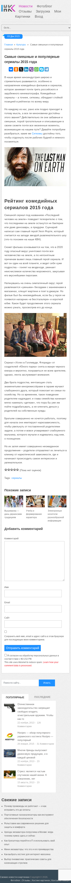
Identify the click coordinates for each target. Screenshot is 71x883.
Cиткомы (37, 133)
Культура (21, 44)
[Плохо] (8, 469)
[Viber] (31, 69)
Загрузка (43, 11)
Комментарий (11, 538)
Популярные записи (15, 698)
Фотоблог (44, 6)
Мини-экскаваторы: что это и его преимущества (29, 849)
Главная (8, 44)
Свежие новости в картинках (14, 877)
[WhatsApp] (36, 69)
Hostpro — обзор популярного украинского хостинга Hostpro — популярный (35, 736)
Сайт (7, 617)
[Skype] (41, 69)
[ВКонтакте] (11, 69)
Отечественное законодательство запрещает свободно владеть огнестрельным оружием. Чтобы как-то (35, 711)
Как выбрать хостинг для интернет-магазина (27, 854)
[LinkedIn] (26, 69)
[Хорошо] (14, 469)
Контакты (56, 880)
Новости (26, 6)
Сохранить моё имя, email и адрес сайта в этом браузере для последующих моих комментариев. (34, 638)
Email (7, 602)
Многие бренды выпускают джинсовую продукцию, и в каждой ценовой (32, 754)
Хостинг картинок (41, 880)
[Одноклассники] (16, 69)
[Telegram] (46, 69)
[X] (21, 69)
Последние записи (42, 698)
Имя (6, 587)
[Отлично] (17, 469)
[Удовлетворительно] (11, 469)
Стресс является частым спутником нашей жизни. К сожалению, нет (32, 775)
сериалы (16, 477)
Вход (39, 16)
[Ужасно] (5, 469)
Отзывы (25, 11)
